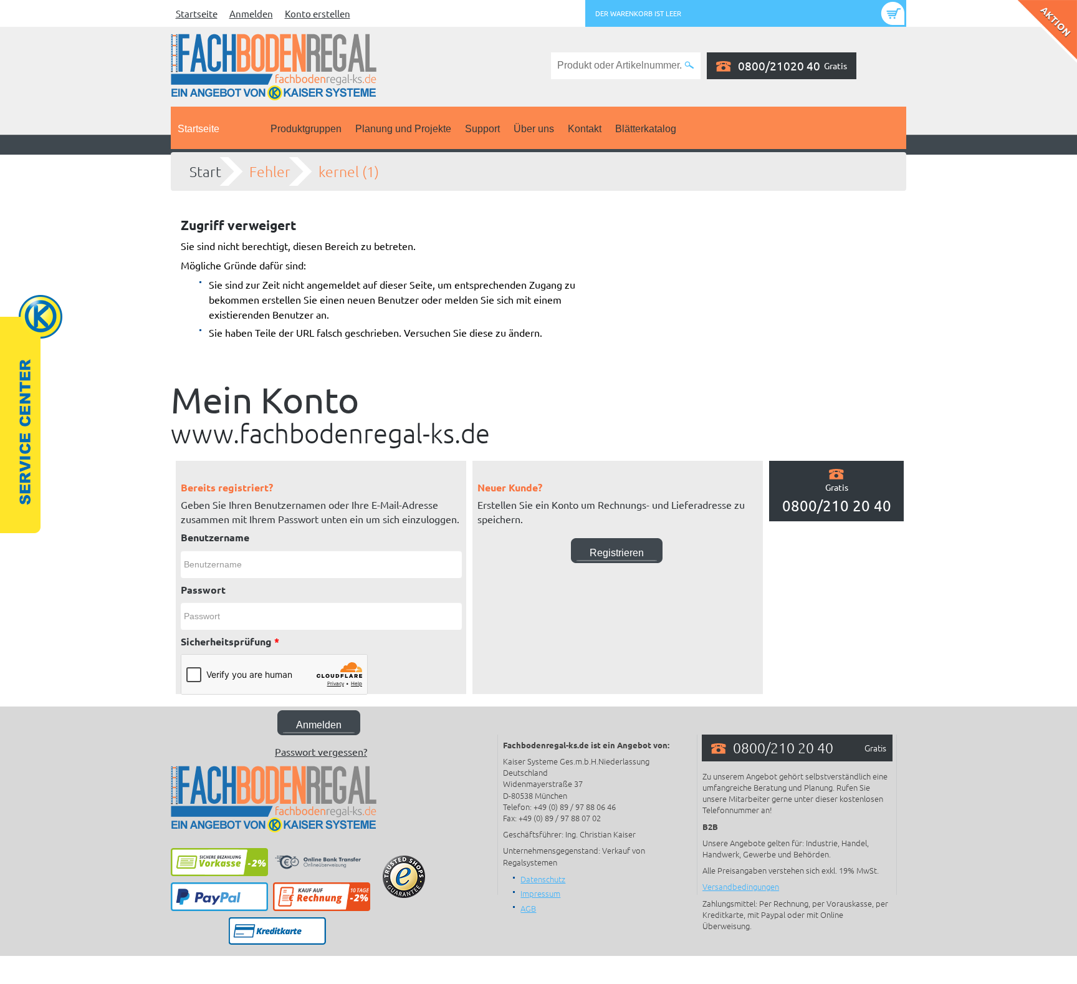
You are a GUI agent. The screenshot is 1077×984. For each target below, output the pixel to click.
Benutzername (215, 537)
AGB (528, 908)
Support (482, 128)
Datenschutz (542, 879)
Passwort (203, 589)
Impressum (540, 893)
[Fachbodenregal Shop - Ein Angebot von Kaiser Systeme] (273, 65)
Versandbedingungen (740, 886)
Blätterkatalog (645, 128)
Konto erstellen (317, 13)
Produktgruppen (306, 128)
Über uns (534, 128)
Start (205, 171)
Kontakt (584, 128)
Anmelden (251, 13)
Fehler (269, 171)
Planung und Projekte (403, 128)
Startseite (197, 13)
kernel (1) (348, 171)
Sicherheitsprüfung (230, 641)
